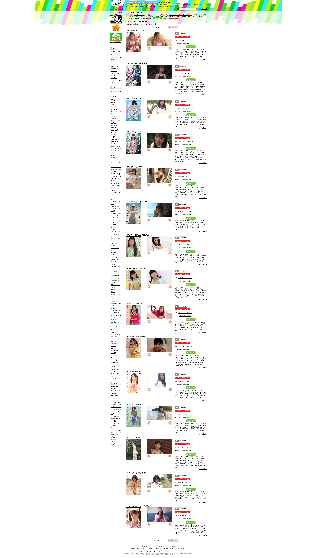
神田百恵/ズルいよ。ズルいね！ (136, 167)
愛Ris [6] (113, 292)
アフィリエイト (174, 551)
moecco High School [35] (114, 347)
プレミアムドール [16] (115, 249)
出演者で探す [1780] (116, 91)
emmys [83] (114, 336)
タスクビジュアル (201, 16)
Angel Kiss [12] (114, 386)
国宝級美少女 (159, 16)
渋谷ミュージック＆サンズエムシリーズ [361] (116, 306)
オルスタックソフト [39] (115, 193)
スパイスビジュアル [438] (115, 210)
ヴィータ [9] (114, 264)
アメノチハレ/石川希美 (133, 438)
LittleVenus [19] (115, 118)
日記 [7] (113, 428)
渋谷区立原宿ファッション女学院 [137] (116, 312)
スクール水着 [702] (116, 64)
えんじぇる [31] (115, 369)
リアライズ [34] (115, 259)
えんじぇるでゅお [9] (116, 402)
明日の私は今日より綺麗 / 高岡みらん (138, 235)
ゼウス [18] (113, 225)
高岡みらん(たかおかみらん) (186, 244)
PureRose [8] (114, 132)
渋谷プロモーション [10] (115, 295)
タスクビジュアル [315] (115, 228)
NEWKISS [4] (114, 393)
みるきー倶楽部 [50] (116, 169)
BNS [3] (113, 330)
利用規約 (167, 551)
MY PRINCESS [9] (115, 391)
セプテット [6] (114, 218)
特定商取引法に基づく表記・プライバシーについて (151, 551)
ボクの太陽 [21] (115, 416)
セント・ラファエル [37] (115, 221)
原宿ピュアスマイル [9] (115, 272)
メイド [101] (114, 78)
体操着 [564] (114, 71)
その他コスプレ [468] (116, 80)
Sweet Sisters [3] (115, 395)
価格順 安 (147, 24)
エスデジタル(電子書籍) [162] (116, 187)
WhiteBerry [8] (114, 141)
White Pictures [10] (115, 367)
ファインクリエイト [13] (115, 240)
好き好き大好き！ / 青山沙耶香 (136, 336)
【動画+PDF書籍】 (147, 18)
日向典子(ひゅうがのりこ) (185, 482)
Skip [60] (113, 357)
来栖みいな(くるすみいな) (185, 313)
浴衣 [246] (113, 75)
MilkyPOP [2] (114, 127)
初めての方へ (149, 6)
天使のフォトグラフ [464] (115, 286)
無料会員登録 (168, 6)
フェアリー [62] (115, 374)
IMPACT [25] (114, 109)
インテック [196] (115, 181)
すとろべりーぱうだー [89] (116, 152)
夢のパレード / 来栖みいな (134, 303)
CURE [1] (113, 332)
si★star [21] (114, 355)
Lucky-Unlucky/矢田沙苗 (134, 371)
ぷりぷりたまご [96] (116, 167)
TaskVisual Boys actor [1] (115, 363)
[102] (116, 316)
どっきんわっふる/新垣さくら (135, 405)
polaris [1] (113, 353)
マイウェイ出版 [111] (116, 257)
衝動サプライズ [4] (115, 441)
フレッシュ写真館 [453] (115, 244)
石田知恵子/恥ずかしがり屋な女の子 (137, 64)
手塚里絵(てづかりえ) (184, 516)
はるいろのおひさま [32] (115, 163)
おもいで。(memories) (180, 16)
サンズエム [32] (115, 206)
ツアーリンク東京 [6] (116, 232)
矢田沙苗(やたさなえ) (184, 381)
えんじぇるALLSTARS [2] (114, 399)
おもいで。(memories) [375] (115, 145)
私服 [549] (113, 82)
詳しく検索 (204, 9)
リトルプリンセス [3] (116, 378)
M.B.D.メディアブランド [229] (116, 122)
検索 (178, 9)
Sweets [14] (114, 360)
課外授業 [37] (114, 444)
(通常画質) (191, 47)
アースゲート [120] (116, 178)
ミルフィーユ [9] (115, 376)
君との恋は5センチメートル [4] (116, 420)
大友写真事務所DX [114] (115, 281)
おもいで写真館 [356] (116, 148)
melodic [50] (114, 125)
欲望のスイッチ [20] (116, 430)
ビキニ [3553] (114, 68)
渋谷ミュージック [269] (115, 300)
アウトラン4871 (168, 16)
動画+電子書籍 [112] (116, 57)
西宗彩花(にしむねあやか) (185, 211)
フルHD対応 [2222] (116, 55)
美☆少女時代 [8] (115, 439)
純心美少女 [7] (114, 435)
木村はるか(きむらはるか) (185, 40)
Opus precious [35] (116, 350)
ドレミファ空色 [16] (116, 234)
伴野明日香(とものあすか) (185, 278)
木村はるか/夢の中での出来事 (135, 30)
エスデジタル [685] (116, 183)
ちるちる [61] (114, 155)
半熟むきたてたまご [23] (115, 268)
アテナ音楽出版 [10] (116, 176)
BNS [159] (113, 102)
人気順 (140, 24)
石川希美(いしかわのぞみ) (185, 447)
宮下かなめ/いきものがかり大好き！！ (138, 132)
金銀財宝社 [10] (115, 322)
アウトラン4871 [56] (116, 174)
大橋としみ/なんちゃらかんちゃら (137, 99)
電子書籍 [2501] (115, 59)
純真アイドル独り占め (185, 43)
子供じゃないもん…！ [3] (115, 424)
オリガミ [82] (114, 190)
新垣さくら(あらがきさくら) (186, 414)
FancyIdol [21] (114, 104)
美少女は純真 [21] (115, 319)
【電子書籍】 (137, 18)
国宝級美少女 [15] (115, 275)
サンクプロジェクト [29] (115, 203)
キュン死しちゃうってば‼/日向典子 (137, 473)
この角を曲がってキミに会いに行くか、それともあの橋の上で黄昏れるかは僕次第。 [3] (116, 409)
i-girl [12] (113, 339)
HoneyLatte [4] (114, 107)
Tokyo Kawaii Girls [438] (114, 136)
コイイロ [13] (114, 199)
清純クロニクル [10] (116, 432)
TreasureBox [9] (115, 139)
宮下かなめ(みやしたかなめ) (186, 141)
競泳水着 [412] (114, 66)
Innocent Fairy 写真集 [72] (116, 112)
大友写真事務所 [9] (115, 278)
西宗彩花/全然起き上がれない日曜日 (137, 202)
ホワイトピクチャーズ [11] (116, 254)
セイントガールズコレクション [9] (116, 214)
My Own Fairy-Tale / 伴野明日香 (136, 268)
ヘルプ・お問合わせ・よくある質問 (159, 546)
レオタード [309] (115, 73)
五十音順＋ (157, 24)
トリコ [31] (113, 371)
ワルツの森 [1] (114, 262)
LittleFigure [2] (114, 116)
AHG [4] (113, 100)
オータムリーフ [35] (116, 197)
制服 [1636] (114, 61)
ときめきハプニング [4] (115, 159)
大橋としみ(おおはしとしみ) (186, 108)
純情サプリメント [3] (116, 437)
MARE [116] (114, 341)
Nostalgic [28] (114, 130)
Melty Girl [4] (114, 388)
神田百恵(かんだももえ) (184, 176)
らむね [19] (113, 171)
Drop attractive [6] (115, 334)
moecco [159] (114, 343)
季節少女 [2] (114, 289)
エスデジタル (191, 16)
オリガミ (129, 18)
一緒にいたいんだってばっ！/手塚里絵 (138, 506)
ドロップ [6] (114, 236)
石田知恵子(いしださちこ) (185, 73)
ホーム (112, 9)
